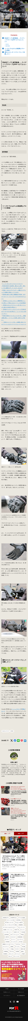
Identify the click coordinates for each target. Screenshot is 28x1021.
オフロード (7, 939)
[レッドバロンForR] (4, 3)
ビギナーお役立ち (19, 922)
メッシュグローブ (16, 709)
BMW (12, 946)
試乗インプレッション (8, 929)
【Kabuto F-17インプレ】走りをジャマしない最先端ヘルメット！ (18, 905)
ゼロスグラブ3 (6, 731)
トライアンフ (6, 946)
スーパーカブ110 (11, 920)
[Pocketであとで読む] (21, 740)
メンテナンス (20, 939)
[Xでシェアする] (11, 740)
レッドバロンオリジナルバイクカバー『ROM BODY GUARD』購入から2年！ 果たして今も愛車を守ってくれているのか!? (13, 286)
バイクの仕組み (22, 917)
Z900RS (5, 953)
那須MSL (21, 924)
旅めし (23, 951)
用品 (11, 10)
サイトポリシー (7, 995)
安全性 (7, 44)
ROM (12, 731)
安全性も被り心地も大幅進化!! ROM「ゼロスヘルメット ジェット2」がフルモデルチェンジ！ (13, 296)
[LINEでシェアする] (18, 740)
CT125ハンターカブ (9, 922)
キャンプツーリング (15, 934)
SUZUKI (23, 932)
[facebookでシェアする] (14, 740)
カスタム (18, 944)
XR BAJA (7, 934)
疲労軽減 (8, 46)
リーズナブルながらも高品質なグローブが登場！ (15, 49)
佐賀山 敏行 (14, 762)
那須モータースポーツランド (8, 944)
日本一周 (17, 929)
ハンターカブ (14, 941)
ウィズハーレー (22, 927)
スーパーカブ (16, 956)
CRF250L (19, 920)
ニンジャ (23, 929)
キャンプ (11, 953)
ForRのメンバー (7, 992)
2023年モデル (14, 917)
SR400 (17, 951)
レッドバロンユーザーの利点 (11, 924)
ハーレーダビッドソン (7, 932)
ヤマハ (24, 944)
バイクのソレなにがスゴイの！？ (10, 927)
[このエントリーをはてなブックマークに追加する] (25, 740)
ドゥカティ (18, 946)
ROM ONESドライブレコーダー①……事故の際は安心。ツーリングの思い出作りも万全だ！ (13, 318)
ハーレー (14, 939)
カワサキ (12, 951)
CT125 (21, 941)
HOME (7, 988)
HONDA (7, 941)
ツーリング (18, 953)
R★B (24, 953)
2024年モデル (6, 917)
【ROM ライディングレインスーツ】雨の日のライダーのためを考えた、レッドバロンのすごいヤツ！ (13, 311)
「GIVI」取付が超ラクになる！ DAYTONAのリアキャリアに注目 (18, 876)
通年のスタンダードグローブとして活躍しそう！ (15, 53)
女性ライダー (17, 932)
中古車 (24, 946)
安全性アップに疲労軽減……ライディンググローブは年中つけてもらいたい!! (15, 39)
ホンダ (10, 956)
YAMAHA (6, 951)
